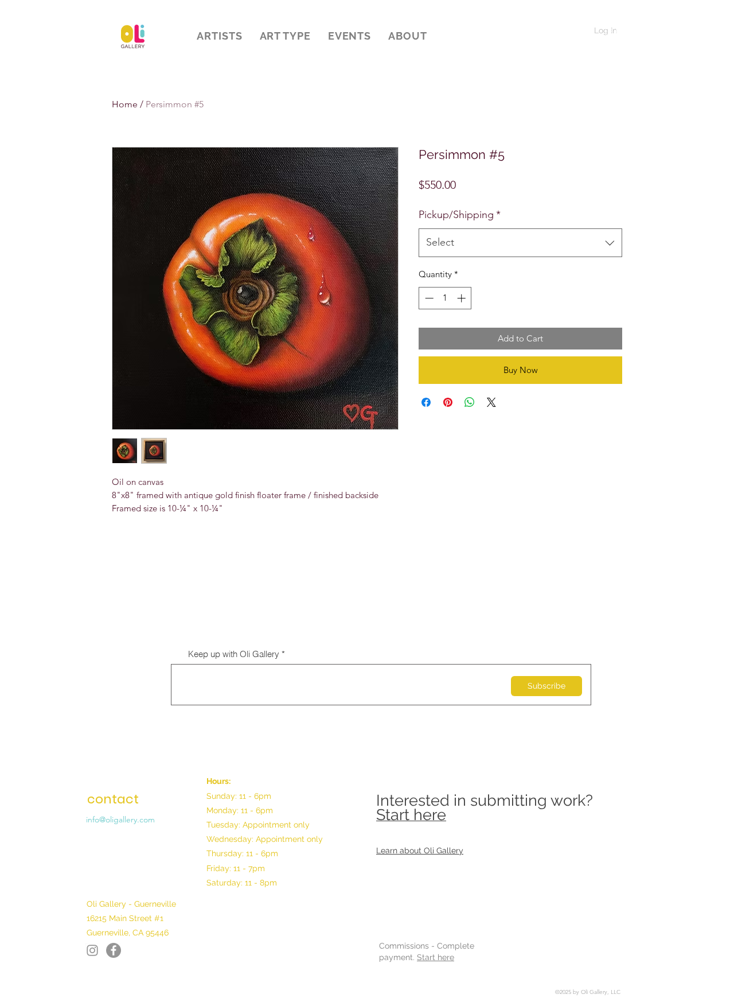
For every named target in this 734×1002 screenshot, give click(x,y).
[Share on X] (491, 402)
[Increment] (462, 298)
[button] (219, 36)
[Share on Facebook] (426, 402)
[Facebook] (92, 950)
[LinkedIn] (113, 950)
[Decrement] (428, 298)
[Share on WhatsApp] (470, 402)
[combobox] (520, 242)
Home (125, 104)
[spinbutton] (445, 298)
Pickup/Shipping (460, 214)
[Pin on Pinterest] (448, 402)
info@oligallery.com (120, 819)
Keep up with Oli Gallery (233, 654)
